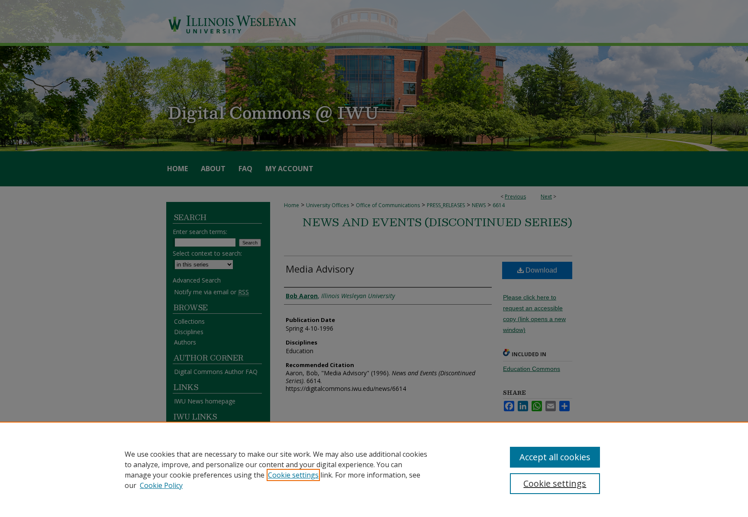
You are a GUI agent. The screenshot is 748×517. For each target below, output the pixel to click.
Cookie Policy (161, 485)
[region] (374, 469)
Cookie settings (293, 475)
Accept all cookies (554, 457)
